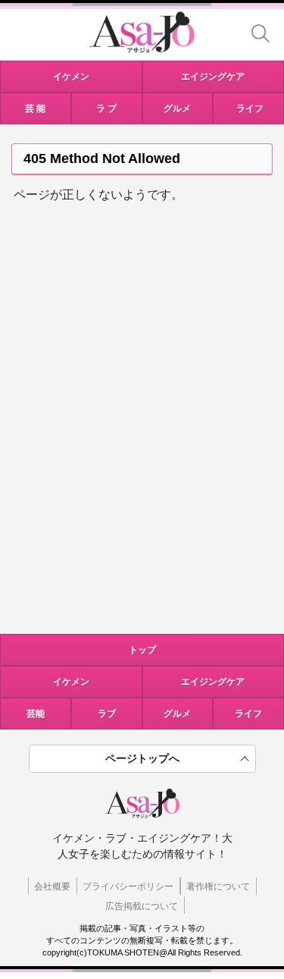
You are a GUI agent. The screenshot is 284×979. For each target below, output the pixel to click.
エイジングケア (213, 681)
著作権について (218, 886)
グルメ (177, 713)
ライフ (248, 713)
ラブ (107, 713)
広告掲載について (141, 906)
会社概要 (52, 886)
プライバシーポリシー (128, 886)
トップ (142, 650)
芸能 (36, 713)
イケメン (71, 681)
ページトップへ (142, 758)
